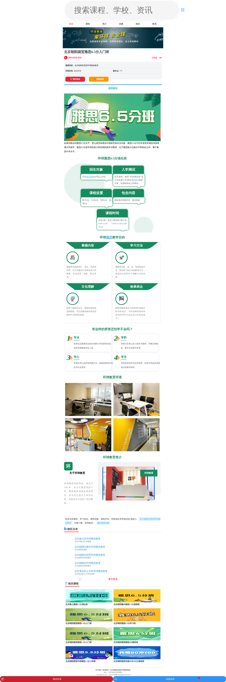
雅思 (136, 180)
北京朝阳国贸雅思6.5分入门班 (79, 623)
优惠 (121, 24)
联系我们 (106, 670)
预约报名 (76, 79)
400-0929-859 (103, 523)
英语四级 (90, 177)
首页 (71, 24)
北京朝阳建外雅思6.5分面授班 (127, 604)
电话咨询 (57, 679)
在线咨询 (100, 79)
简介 (104, 24)
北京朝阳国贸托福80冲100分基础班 (129, 661)
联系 (154, 24)
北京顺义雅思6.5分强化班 (77, 604)
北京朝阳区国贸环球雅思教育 (86, 65)
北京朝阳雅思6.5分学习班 (125, 623)
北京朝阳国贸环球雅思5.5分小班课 (81, 661)
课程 (88, 24)
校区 (138, 24)
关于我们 (98, 670)
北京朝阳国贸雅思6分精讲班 (126, 642)
